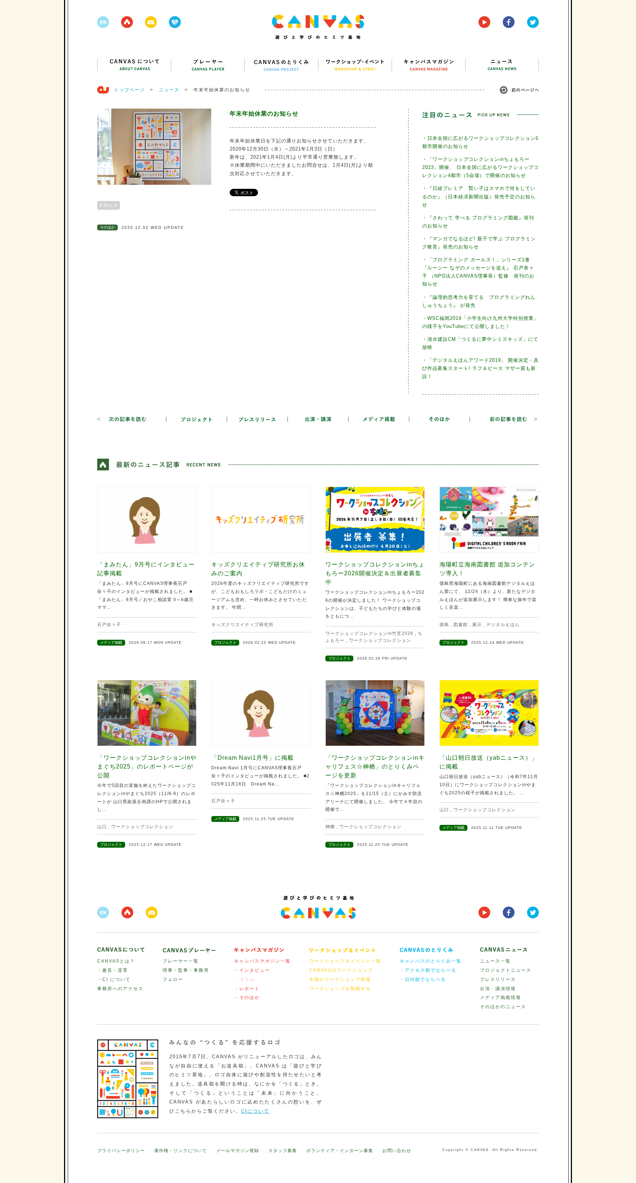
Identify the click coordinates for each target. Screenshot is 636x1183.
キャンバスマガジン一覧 (262, 961)
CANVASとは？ (116, 961)
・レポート (247, 988)
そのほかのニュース (503, 1006)
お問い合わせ (396, 1150)
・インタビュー (252, 970)
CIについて (255, 1111)
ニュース (169, 89)
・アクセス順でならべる (428, 970)
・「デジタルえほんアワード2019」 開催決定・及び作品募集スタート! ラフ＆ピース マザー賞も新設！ (480, 368)
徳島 (444, 624)
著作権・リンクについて (180, 1150)
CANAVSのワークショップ (341, 970)
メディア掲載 (111, 642)
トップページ (129, 89)
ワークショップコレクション (380, 640)
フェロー (173, 979)
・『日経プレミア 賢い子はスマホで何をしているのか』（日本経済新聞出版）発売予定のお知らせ (479, 196)
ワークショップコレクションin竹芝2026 (369, 633)
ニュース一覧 (495, 961)
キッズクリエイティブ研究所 (242, 624)
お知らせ (108, 205)
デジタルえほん (503, 624)
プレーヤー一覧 (181, 961)
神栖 (330, 826)
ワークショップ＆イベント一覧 (345, 961)
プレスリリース (498, 979)
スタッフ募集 (282, 1150)
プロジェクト (225, 642)
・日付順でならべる (423, 979)
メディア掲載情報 (500, 997)
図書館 (460, 624)
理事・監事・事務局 (186, 970)
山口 (102, 826)
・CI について (114, 979)
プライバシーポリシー (121, 1150)
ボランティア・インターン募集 (339, 1150)
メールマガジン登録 (237, 1150)
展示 (477, 624)
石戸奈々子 (109, 624)
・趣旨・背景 (112, 970)
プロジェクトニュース (505, 970)
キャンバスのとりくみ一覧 (431, 961)
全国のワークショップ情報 (340, 979)
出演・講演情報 (498, 988)
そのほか (107, 227)
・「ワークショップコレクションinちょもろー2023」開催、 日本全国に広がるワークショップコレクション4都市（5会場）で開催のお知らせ (480, 167)
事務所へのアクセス (120, 988)
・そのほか (247, 997)
